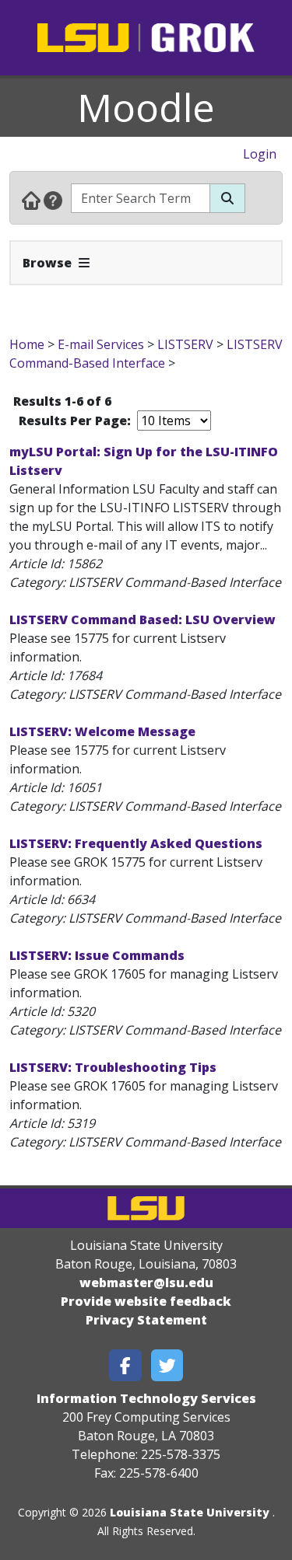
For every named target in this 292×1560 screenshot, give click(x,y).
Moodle (146, 107)
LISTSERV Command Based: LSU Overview (142, 619)
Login (259, 153)
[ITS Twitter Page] (167, 1365)
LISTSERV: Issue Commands (97, 955)
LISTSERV (185, 344)
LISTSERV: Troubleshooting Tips (112, 1067)
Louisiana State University (189, 1512)
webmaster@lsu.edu (146, 1282)
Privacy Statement (146, 1319)
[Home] (31, 199)
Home (26, 344)
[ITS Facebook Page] (125, 1365)
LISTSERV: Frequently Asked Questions (135, 843)
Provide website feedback (146, 1301)
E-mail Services (101, 344)
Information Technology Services (146, 1398)
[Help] (53, 199)
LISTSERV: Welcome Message (102, 731)
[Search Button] (227, 198)
